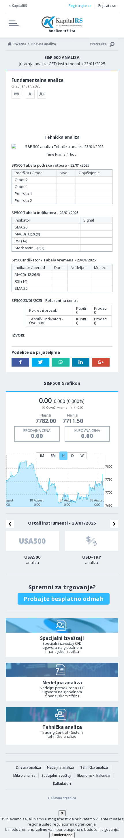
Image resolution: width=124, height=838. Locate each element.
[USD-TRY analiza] (91, 541)
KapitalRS (19, 5)
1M (41, 455)
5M (53, 455)
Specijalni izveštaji (56, 775)
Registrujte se (80, 5)
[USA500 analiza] (32, 541)
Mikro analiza (24, 775)
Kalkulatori (62, 783)
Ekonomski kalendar (94, 775)
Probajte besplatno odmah (63, 599)
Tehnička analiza (94, 767)
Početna (19, 44)
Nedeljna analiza (60, 767)
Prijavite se (107, 5)
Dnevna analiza (28, 767)
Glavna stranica (63, 798)
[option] (32, 549)
